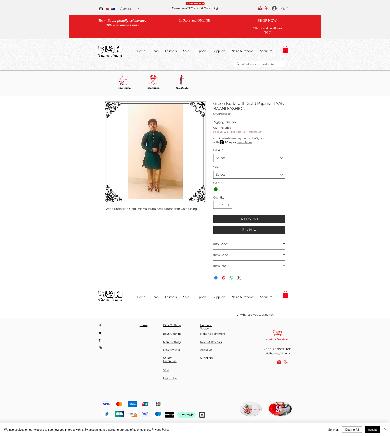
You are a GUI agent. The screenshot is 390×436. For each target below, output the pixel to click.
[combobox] (249, 158)
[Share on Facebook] (215, 277)
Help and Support (206, 327)
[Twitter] (100, 333)
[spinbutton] (222, 204)
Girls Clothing (172, 325)
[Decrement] (216, 204)
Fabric (218, 150)
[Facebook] (100, 325)
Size (217, 167)
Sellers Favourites (170, 359)
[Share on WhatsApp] (231, 277)
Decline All (352, 429)
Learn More (244, 142)
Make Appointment (212, 333)
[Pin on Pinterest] (223, 277)
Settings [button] (333, 429)
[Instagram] (100, 348)
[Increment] (228, 204)
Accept (372, 429)
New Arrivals (171, 349)
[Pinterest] (100, 340)
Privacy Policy (160, 429)
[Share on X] (239, 277)
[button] (195, 3)
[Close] (385, 429)
